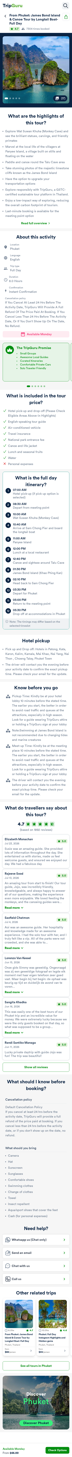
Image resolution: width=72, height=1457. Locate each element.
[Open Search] (65, 5)
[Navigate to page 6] (44, 386)
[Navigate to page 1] (6, 98)
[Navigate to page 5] (19, 98)
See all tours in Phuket (36, 1365)
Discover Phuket (36, 1423)
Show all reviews (36, 1067)
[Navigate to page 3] (13, 98)
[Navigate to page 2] (10, 98)
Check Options (57, 1450)
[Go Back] (5, 16)
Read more (12, 907)
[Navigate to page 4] (16, 98)
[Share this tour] (66, 16)
